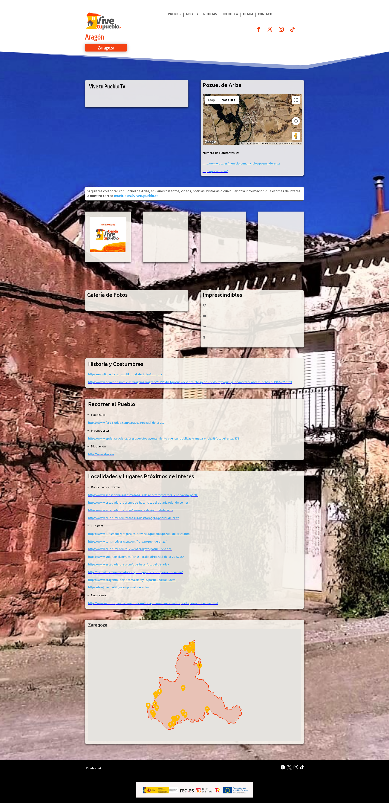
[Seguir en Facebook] (258, 29)
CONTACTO (266, 14)
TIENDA (248, 14)
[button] (175, 719)
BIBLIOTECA (229, 14)
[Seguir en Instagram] (281, 29)
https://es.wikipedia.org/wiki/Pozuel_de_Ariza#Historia (125, 374)
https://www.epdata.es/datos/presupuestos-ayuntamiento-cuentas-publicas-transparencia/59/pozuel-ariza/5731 (164, 438)
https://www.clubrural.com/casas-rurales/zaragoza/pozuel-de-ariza (133, 518)
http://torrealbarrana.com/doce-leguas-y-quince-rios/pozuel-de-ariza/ (135, 572)
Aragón (94, 36)
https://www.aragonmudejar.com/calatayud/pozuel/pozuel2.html (132, 580)
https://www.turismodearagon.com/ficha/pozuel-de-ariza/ (127, 541)
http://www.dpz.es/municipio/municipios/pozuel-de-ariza (241, 163)
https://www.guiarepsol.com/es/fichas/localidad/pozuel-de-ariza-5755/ (136, 557)
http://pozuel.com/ (215, 171)
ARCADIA (192, 14)
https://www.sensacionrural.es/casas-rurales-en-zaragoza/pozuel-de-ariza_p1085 (143, 495)
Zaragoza (106, 48)
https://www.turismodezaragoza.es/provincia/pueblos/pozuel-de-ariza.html (139, 534)
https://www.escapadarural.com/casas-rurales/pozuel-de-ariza (130, 510)
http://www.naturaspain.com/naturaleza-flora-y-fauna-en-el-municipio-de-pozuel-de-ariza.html (153, 603)
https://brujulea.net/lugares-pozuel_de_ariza (118, 587)
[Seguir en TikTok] (292, 29)
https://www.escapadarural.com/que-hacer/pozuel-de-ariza (128, 564)
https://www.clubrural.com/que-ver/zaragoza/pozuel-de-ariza (130, 549)
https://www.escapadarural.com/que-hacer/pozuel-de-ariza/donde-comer (138, 502)
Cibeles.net (93, 768)
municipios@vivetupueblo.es (136, 195)
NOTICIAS (210, 14)
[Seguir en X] (270, 29)
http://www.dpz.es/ (101, 454)
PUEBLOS (174, 14)
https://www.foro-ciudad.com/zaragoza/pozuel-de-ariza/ (126, 423)
